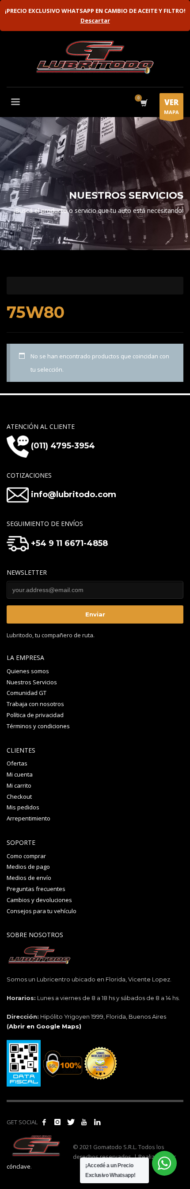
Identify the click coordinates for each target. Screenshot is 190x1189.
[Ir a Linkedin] (97, 1122)
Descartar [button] (95, 20)
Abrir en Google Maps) (45, 1026)
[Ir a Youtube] (84, 1122)
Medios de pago (28, 867)
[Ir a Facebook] (44, 1122)
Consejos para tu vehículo (41, 911)
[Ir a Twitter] (70, 1122)
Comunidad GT (26, 693)
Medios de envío (29, 878)
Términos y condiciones (38, 726)
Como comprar (26, 856)
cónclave (18, 1166)
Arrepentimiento (28, 818)
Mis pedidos (23, 807)
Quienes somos (28, 671)
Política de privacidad (35, 715)
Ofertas (17, 763)
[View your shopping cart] (143, 103)
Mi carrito (19, 785)
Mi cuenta (20, 774)
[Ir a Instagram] (57, 1122)
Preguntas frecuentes (36, 889)
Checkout (19, 797)
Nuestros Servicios (32, 682)
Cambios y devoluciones (39, 900)
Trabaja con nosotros (35, 704)
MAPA (171, 106)
